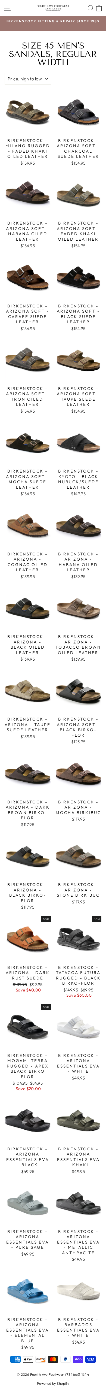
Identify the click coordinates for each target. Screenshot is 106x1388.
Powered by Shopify (53, 1383)
